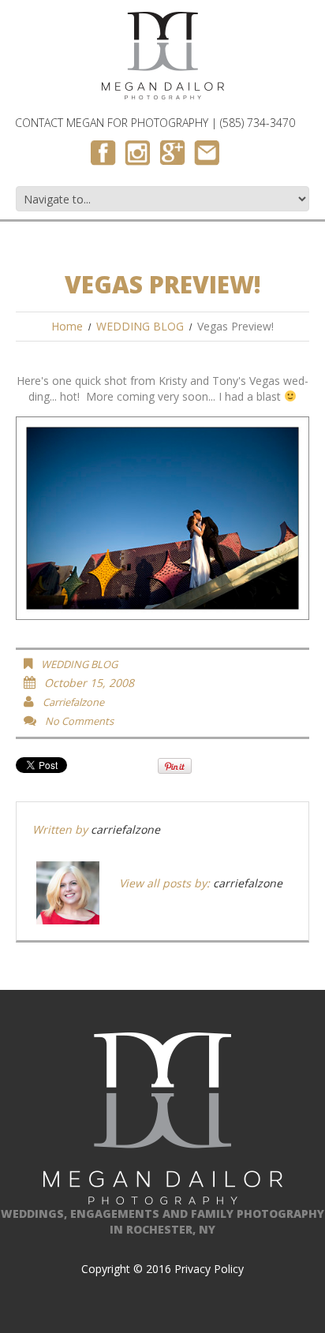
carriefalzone (73, 702)
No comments (79, 721)
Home (67, 326)
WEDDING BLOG (140, 326)
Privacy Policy (209, 1268)
